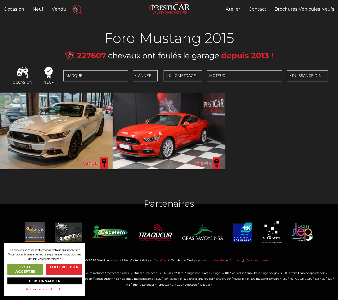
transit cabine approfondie (308, 273)
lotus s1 (137, 273)
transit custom (104, 278)
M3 (128, 284)
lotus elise (238, 273)
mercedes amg (143, 278)
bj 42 (183, 278)
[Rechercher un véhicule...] (77, 9)
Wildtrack (205, 284)
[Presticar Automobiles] (169, 7)
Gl (173, 284)
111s (227, 273)
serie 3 (155, 273)
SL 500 (284, 273)
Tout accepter (25, 269)
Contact (257, 9)
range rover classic (199, 273)
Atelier (233, 9)
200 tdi (179, 273)
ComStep (160, 260)
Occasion (14, 9)
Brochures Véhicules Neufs (304, 9)
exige (273, 273)
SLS (158, 278)
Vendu (59, 9)
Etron (136, 284)
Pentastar (163, 284)
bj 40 (250, 278)
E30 (329, 278)
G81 (302, 278)
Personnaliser (44, 281)
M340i (294, 278)
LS (323, 278)
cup (249, 273)
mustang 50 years (267, 278)
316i (170, 273)
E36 (316, 278)
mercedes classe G (118, 273)
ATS (284, 278)
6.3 (117, 278)
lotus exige (261, 273)
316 (164, 273)
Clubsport (191, 284)
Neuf (38, 9)
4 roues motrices (93, 273)
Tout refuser (63, 267)
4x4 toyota (170, 278)
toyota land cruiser (201, 278)
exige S (217, 273)
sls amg (127, 278)
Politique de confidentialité (44, 289)
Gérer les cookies (257, 260)
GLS (179, 284)
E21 (147, 273)
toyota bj (238, 278)
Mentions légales (213, 260)
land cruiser (223, 278)
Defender (148, 284)
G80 (309, 278)
